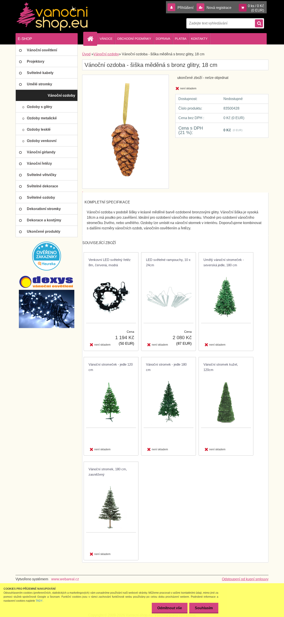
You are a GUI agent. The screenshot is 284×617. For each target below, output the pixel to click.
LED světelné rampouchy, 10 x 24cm (168, 262)
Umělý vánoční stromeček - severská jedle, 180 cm (223, 262)
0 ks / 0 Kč (256, 6)
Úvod (86, 54)
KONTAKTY (199, 38)
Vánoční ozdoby (106, 54)
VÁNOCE (106, 38)
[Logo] (52, 16)
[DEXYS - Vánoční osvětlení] (47, 282)
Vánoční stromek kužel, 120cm (220, 367)
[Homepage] (92, 38)
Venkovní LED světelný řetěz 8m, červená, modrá (110, 262)
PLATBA (180, 38)
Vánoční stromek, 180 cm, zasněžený (108, 471)
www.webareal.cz (65, 579)
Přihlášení (185, 8)
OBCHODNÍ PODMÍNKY (134, 38)
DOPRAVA (163, 38)
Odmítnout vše (169, 608)
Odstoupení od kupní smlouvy (245, 579)
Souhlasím (204, 608)
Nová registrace (218, 8)
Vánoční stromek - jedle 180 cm (166, 367)
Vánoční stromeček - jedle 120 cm (111, 367)
